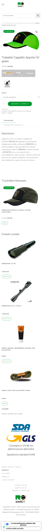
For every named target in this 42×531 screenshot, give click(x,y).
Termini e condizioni (21, 490)
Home (3, 23)
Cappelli (31, 23)
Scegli (5, 223)
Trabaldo (9, 113)
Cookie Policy (21, 488)
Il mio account (8, 480)
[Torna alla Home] (21, 4)
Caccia (13, 23)
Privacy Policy (21, 485)
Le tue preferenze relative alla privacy (23, 524)
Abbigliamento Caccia (22, 23)
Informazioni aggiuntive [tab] (13, 125)
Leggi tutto (6, 276)
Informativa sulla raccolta (13, 528)
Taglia (4, 93)
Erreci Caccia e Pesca (11, 467)
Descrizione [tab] (8, 120)
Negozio (8, 23)
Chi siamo (6, 473)
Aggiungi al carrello (19, 104)
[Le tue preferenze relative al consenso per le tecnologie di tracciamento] (4, 527)
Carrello (6, 476)
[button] (3, 4)
